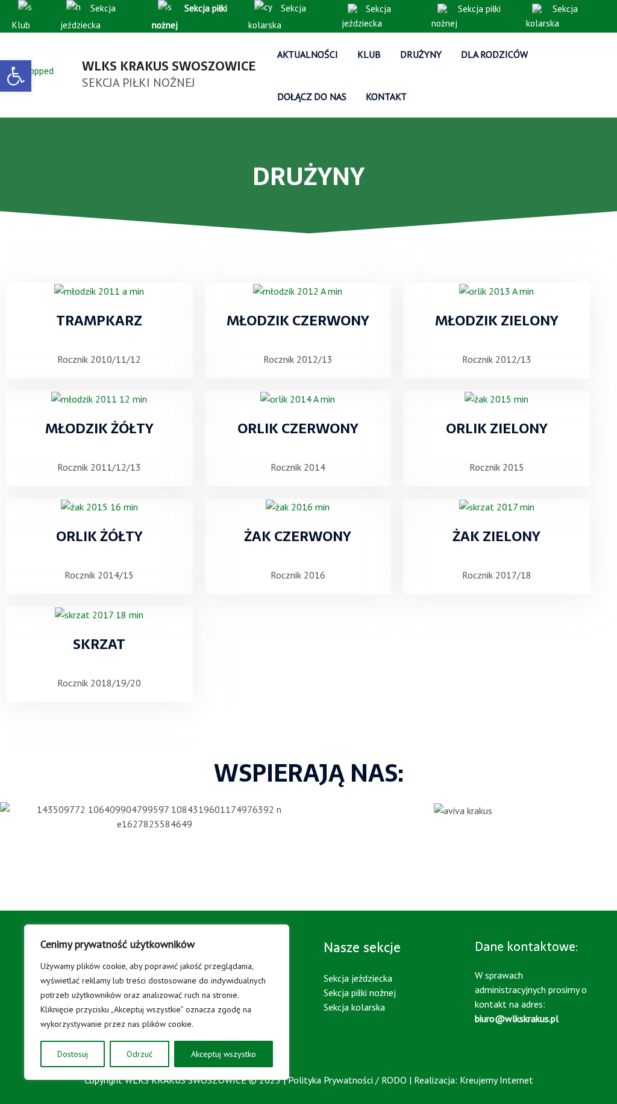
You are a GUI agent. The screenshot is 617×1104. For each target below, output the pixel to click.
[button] (15, 76)
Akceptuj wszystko (223, 1054)
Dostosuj (72, 1054)
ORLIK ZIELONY (497, 428)
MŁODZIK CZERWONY (298, 320)
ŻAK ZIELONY (496, 536)
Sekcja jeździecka (88, 16)
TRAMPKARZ (99, 320)
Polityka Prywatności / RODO (347, 1080)
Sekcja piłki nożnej (466, 16)
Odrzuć (139, 1054)
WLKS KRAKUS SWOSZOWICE (168, 66)
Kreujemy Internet (496, 1080)
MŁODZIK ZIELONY (497, 320)
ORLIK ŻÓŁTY (99, 536)
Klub (21, 25)
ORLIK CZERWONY (298, 428)
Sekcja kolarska (277, 16)
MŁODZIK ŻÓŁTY (99, 428)
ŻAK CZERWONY (297, 536)
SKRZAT (99, 644)
